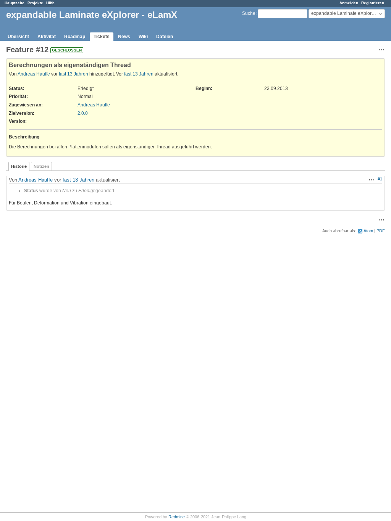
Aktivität (46, 36)
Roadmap (74, 36)
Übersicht (18, 36)
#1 (380, 179)
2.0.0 (83, 113)
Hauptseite (14, 3)
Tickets (102, 36)
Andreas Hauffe (34, 74)
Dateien (164, 36)
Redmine (176, 517)
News (124, 36)
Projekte (35, 3)
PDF (380, 230)
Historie (19, 166)
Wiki (143, 36)
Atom (368, 230)
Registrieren (372, 3)
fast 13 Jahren (73, 74)
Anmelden (348, 3)
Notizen (41, 166)
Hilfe (50, 3)
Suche (248, 13)
